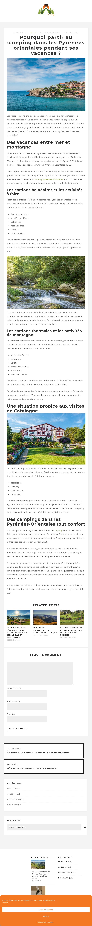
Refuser (46, 916)
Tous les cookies (46, 909)
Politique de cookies (45, 922)
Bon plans (12, 789)
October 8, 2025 (13, 640)
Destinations (72, 33)
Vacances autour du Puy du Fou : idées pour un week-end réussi (41, 875)
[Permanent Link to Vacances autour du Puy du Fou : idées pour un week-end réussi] (38, 868)
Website (11, 714)
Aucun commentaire (50, 33)
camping (57, 530)
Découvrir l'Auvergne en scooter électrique (45, 630)
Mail (13, 701)
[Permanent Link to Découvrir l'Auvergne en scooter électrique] (45, 624)
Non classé (12, 805)
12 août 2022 (20, 33)
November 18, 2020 (68, 638)
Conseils (11, 794)
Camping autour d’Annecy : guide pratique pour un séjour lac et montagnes (17, 633)
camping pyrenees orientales (48, 179)
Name (14, 688)
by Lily (33, 33)
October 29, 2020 (40, 635)
